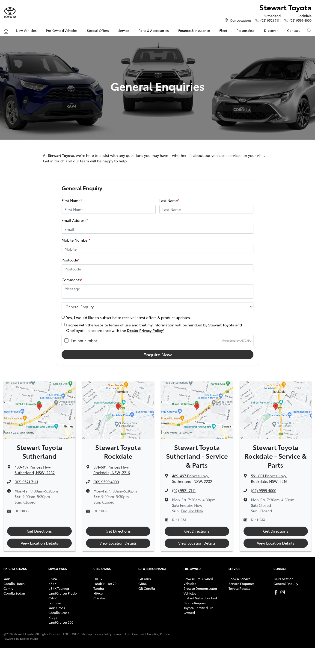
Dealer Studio (29, 638)
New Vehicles (26, 30)
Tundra (98, 588)
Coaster (99, 598)
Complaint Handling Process (151, 634)
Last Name (169, 200)
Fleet (223, 30)
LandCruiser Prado (62, 593)
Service (123, 30)
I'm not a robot (84, 340)
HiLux (97, 578)
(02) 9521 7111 (270, 20)
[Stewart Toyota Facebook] (276, 592)
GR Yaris (144, 578)
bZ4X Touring (58, 588)
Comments (72, 279)
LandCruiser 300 (60, 622)
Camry (8, 588)
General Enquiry (285, 583)
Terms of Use (121, 634)
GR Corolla (146, 588)
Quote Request (195, 603)
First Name (72, 200)
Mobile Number (76, 240)
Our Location (283, 578)
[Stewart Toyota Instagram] (283, 592)
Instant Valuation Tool (200, 598)
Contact (293, 30)
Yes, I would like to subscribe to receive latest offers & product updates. (128, 317)
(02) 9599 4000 (300, 20)
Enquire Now (157, 354)
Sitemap (86, 634)
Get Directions (39, 531)
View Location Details (39, 542)
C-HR (52, 598)
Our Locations (241, 20)
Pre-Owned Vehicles (61, 30)
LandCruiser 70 (104, 583)
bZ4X (52, 583)
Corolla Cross (58, 612)
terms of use (120, 324)
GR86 (142, 583)
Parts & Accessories (154, 30)
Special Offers (98, 30)
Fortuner (55, 603)
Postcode (71, 259)
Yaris (7, 578)
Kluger (53, 617)
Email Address (75, 220)
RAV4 (52, 578)
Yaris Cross (56, 607)
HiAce (98, 593)
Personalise (246, 30)
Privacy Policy (102, 634)
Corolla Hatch (14, 583)
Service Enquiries (242, 583)
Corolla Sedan (14, 593)
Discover (271, 30)
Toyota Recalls (239, 588)
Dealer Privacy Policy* (145, 330)
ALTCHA (245, 340)
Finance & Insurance (194, 30)
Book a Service (239, 578)
